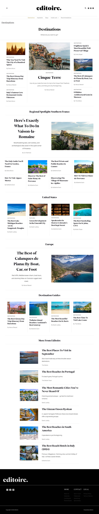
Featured (32, 218)
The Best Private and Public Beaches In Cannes (59, 164)
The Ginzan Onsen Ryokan (57, 409)
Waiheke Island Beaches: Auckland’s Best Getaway (38, 322)
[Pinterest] (90, 8)
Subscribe (66, 496)
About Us (66, 493)
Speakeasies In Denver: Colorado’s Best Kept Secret (59, 223)
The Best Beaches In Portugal (58, 372)
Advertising (77, 498)
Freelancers (77, 496)
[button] (85, 8)
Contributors (67, 498)
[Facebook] (93, 8)
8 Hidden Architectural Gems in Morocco (83, 94)
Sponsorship (77, 500)
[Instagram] (88, 8)
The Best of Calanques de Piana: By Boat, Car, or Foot (83, 78)
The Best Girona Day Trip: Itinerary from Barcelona (15, 78)
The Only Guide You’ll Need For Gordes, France (14, 164)
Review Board (68, 500)
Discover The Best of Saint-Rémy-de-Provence (36, 178)
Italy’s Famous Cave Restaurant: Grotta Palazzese (14, 95)
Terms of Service (88, 496)
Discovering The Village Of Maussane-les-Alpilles (59, 180)
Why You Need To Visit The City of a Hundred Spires (15, 62)
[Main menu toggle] (7, 8)
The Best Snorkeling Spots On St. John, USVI (81, 223)
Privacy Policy (87, 493)
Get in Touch (77, 493)
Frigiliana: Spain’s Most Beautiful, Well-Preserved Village (82, 48)
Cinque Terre (49, 78)
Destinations (10, 57)
